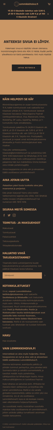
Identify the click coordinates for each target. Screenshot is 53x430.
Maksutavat (8, 228)
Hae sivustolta (9, 340)
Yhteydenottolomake (12, 245)
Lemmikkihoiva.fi (15, 424)
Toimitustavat (9, 232)
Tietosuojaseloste (11, 241)
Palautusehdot (9, 236)
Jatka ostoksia (26, 67)
